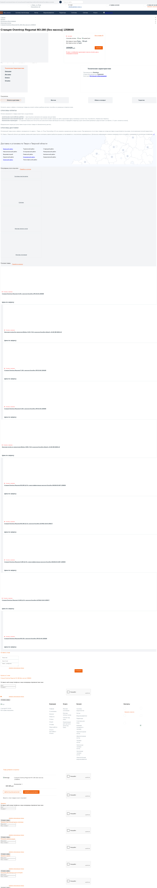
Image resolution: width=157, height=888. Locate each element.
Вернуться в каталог (12, 792)
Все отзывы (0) (99, 35)
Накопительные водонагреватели (82, 758)
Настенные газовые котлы (80, 753)
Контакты (40, 2)
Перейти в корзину (31, 792)
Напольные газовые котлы (80, 747)
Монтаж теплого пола (21, 229)
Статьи (19, 2)
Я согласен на (13, 668)
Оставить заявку (5, 699)
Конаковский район (29, 157)
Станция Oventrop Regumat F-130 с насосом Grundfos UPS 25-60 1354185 (25, 370)
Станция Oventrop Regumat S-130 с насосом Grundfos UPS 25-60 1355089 (23, 293)
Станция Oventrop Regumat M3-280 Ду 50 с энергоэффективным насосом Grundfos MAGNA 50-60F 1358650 (35, 485)
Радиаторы (62, 13)
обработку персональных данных (16, 668)
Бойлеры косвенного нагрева (80, 727)
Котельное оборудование (98, 76)
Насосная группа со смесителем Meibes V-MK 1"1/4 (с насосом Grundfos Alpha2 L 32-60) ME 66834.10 (31, 447)
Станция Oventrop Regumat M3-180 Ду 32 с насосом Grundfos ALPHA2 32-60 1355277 (28, 523)
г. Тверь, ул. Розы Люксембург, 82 (36, 6)
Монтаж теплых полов (67, 714)
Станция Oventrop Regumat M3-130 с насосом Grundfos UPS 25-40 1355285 (25, 638)
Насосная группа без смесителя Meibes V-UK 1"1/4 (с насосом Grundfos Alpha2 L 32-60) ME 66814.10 (33, 332)
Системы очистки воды (22, 13)
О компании (8, 2)
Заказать (98, 47)
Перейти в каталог (17, 264)
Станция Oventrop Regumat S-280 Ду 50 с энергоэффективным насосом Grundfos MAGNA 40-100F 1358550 (34, 562)
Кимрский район (8, 160)
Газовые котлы (79, 741)
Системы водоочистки (80, 710)
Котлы (36, 13)
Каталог (51, 714)
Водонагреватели (49, 13)
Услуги (95, 13)
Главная (2, 2)
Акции (23, 2)
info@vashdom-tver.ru (75, 7)
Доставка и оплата (48, 2)
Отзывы (27, 2)
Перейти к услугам (25, 169)
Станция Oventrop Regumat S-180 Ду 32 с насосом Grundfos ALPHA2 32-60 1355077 (25, 600)
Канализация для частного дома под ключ (67, 724)
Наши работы (33, 2)
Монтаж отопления (21, 255)
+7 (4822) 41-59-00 (114, 5)
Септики (85, 13)
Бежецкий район (8, 149)
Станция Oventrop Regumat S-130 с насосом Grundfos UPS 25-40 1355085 (25, 408)
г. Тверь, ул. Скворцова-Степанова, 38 (148, 718)
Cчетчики (74, 13)
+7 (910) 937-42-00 (152, 5)
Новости (14, 2)
